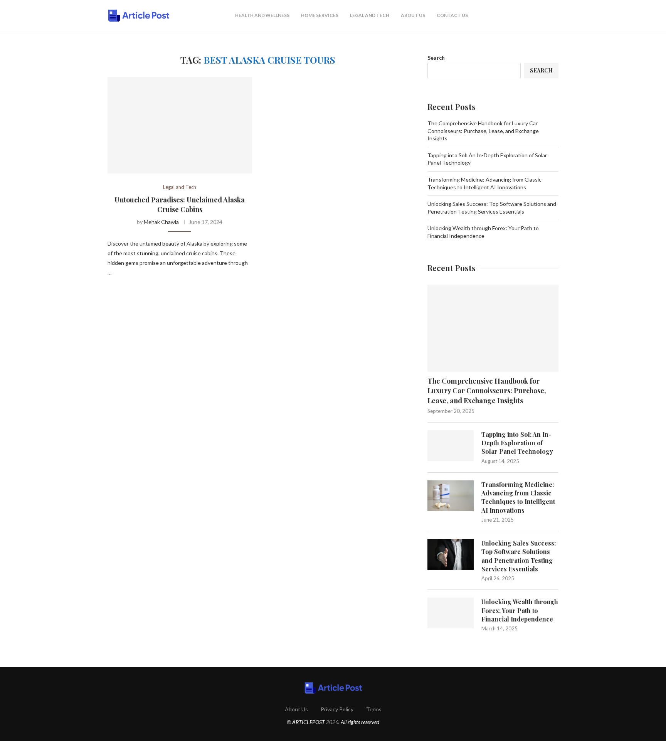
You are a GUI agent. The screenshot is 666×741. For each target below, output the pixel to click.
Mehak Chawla (161, 222)
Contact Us (452, 15)
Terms (374, 709)
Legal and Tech (369, 15)
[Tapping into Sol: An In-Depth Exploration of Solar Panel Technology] (450, 445)
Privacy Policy (337, 709)
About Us (413, 15)
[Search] (554, 15)
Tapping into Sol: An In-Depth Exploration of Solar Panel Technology (517, 443)
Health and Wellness (262, 15)
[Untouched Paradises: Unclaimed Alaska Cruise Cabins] (180, 125)
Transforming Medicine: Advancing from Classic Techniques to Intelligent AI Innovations (518, 497)
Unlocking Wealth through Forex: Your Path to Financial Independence (519, 610)
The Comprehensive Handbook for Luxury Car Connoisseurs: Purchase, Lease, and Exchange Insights (483, 130)
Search (436, 57)
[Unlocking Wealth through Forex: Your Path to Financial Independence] (450, 613)
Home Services (319, 15)
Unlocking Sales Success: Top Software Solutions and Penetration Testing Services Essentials (518, 556)
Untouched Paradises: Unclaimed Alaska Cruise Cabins (179, 204)
